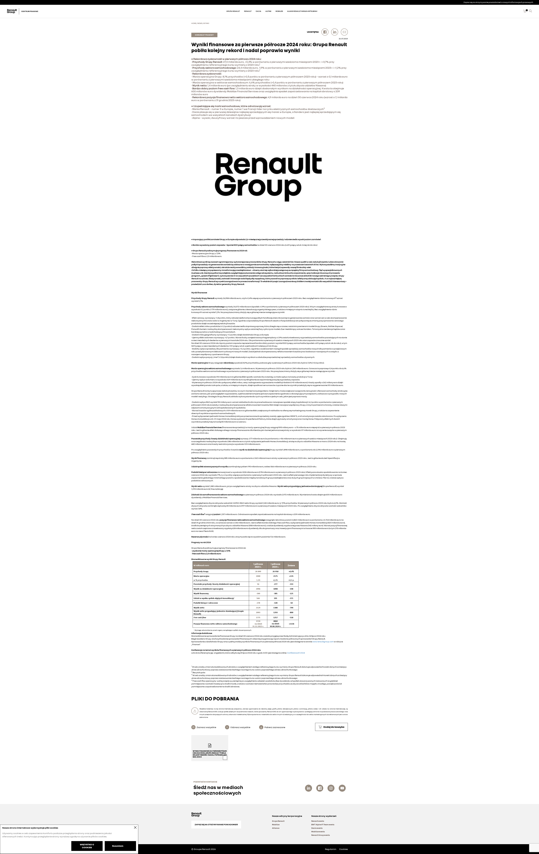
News (199, 23)
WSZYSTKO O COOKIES (87, 846)
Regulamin (330, 849)
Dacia (258, 11)
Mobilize (279, 11)
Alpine (268, 11)
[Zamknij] (133, 827)
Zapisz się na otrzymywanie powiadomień (216, 824)
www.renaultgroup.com (323, 641)
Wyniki (206, 23)
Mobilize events (318, 831)
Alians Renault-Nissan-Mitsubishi (302, 11)
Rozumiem (117, 845)
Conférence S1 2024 (296, 653)
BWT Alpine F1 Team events (322, 824)
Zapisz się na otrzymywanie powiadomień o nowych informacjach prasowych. (498, 2)
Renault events (317, 821)
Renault (248, 11)
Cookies (343, 849)
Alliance (275, 828)
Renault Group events (320, 835)
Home (193, 23)
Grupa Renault (233, 11)
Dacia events (317, 828)
